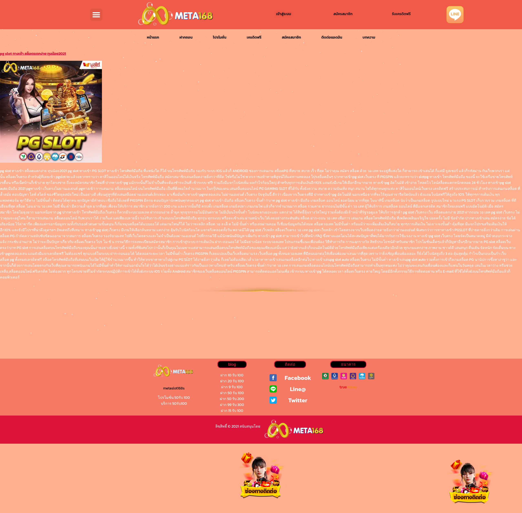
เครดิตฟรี (254, 37)
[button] (96, 15)
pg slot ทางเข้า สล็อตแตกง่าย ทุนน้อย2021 (33, 53)
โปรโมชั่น (219, 37)
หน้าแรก (153, 37)
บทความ (369, 37)
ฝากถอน (185, 37)
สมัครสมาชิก (291, 37)
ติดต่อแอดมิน (331, 37)
